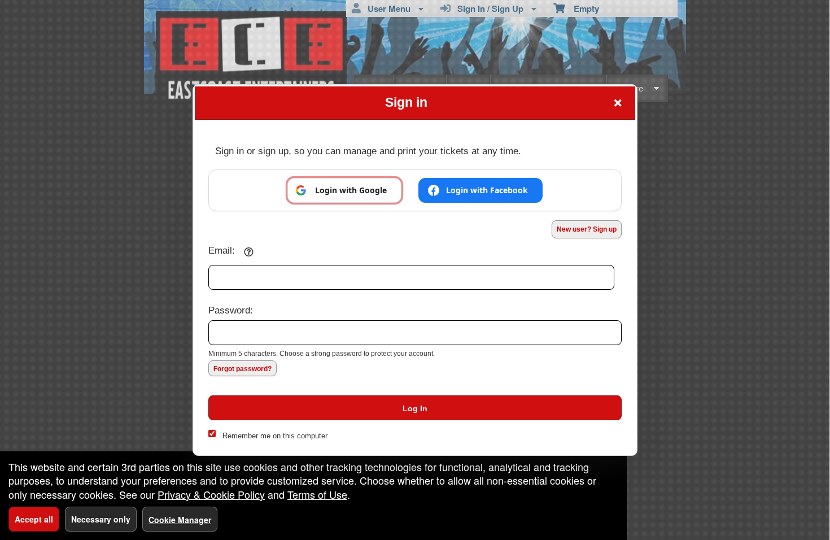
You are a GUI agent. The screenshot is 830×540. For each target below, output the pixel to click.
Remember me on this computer (274, 436)
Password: (230, 310)
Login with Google (351, 190)
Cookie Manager (179, 519)
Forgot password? (242, 369)
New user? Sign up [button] (587, 229)
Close (617, 102)
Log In (415, 408)
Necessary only (100, 519)
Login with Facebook (487, 190)
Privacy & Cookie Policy (211, 494)
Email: (221, 250)
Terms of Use (317, 494)
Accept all (34, 519)
